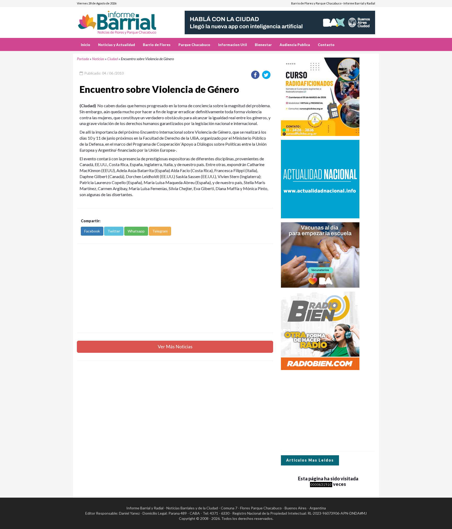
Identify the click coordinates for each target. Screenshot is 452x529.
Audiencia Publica (295, 45)
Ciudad (112, 58)
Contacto (326, 45)
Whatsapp (136, 231)
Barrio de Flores (157, 45)
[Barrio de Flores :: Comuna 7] (123, 20)
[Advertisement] (175, 288)
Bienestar (263, 45)
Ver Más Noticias (175, 346)
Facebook (92, 231)
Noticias (98, 58)
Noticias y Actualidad (116, 45)
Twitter (114, 231)
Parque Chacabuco (194, 45)
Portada (83, 58)
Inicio (85, 45)
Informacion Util (232, 45)
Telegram (160, 231)
